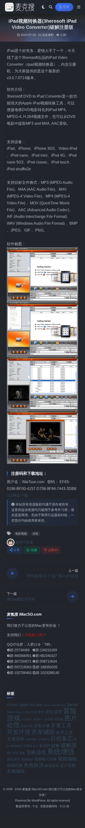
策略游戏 (36, 752)
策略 (22, 753)
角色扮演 (34, 765)
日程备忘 (61, 738)
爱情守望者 (24, 542)
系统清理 (13, 759)
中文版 (26, 712)
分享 (16, 550)
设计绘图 (68, 765)
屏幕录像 (42, 726)
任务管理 (37, 712)
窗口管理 (12, 753)
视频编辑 (67, 758)
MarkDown (59, 705)
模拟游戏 (16, 745)
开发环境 (18, 732)
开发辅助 (43, 732)
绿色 (35, 533)
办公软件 (26, 719)
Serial (72, 704)
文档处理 (43, 739)
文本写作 (16, 738)
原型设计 (38, 719)
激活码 (44, 745)
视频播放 (27, 759)
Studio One (14, 712)
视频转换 (15, 765)
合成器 (48, 719)
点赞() (53, 550)
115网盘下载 (17, 495)
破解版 (69, 745)
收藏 (34, 550)
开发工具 (61, 725)
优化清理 (53, 711)
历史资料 (48, 35)
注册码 (27, 746)
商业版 (59, 719)
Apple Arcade (30, 705)
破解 (55, 745)
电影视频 (21, 533)
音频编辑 (16, 771)
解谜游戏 (52, 766)
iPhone (47, 705)
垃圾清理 (27, 726)
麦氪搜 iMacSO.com (35, 789)
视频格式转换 (45, 759)
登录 (66, 7)
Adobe (12, 705)
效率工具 (64, 732)
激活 (35, 746)
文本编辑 (31, 739)
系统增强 (60, 751)
